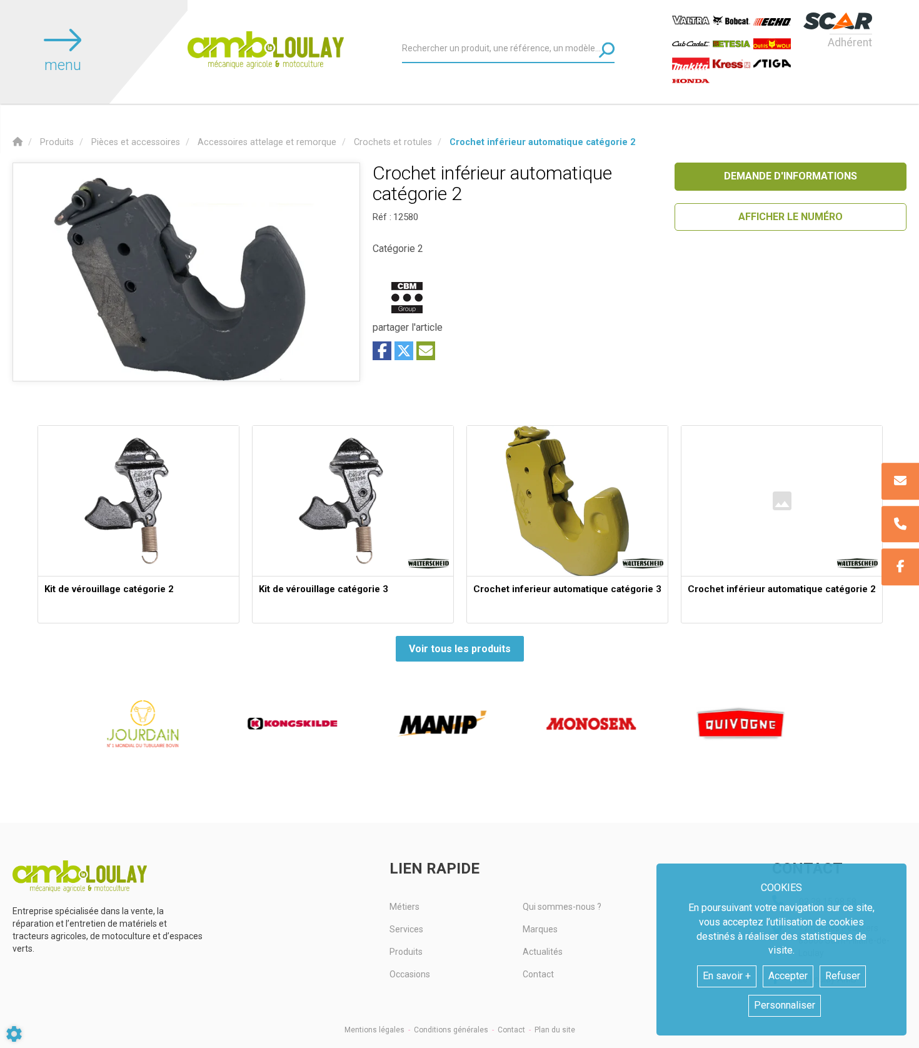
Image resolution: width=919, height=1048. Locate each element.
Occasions (409, 974)
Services (406, 929)
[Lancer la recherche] (607, 50)
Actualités (543, 952)
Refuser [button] (842, 976)
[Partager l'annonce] (425, 350)
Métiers (404, 907)
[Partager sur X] (403, 350)
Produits (406, 952)
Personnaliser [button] (784, 1005)
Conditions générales (451, 1029)
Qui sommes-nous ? (562, 907)
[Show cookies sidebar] (14, 1034)
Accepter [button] (788, 976)
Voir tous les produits (460, 649)
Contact (538, 974)
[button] (542, 142)
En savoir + (727, 976)
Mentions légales (374, 1029)
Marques (540, 929)
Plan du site (555, 1029)
